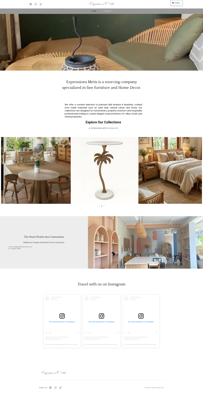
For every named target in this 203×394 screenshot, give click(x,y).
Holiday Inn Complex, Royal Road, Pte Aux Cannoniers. (44, 242)
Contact (107, 11)
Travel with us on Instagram (101, 284)
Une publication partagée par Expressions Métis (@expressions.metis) (68, 344)
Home (94, 11)
